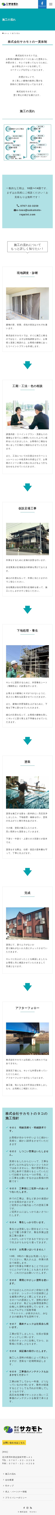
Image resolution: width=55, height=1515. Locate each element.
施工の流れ (10, 1473)
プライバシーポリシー (16, 1497)
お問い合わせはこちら (14, 1442)
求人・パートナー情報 (16, 1491)
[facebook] (24, 1508)
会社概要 (9, 1479)
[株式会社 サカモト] (10, 4)
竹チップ (9, 1485)
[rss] (31, 1508)
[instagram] (27, 1508)
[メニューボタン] (51, 4)
